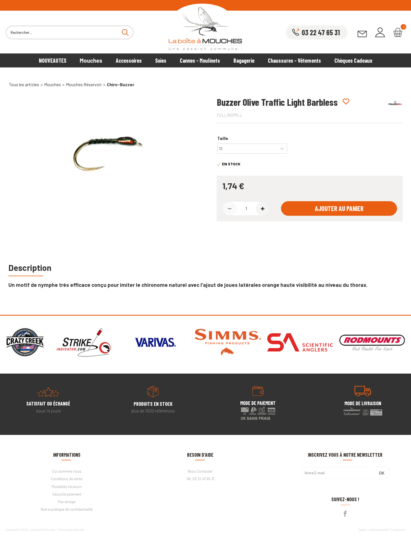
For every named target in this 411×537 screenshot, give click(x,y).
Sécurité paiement (66, 494)
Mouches (91, 60)
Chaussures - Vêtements (294, 60)
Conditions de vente (66, 479)
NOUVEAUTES (52, 60)
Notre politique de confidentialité (67, 509)
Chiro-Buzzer (120, 84)
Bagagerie (243, 60)
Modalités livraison (67, 486)
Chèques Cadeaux (353, 60)
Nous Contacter (200, 471)
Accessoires (129, 60)
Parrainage (66, 502)
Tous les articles (24, 84)
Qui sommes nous (66, 471)
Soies (160, 60)
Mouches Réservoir (84, 84)
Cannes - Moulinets (200, 60)
